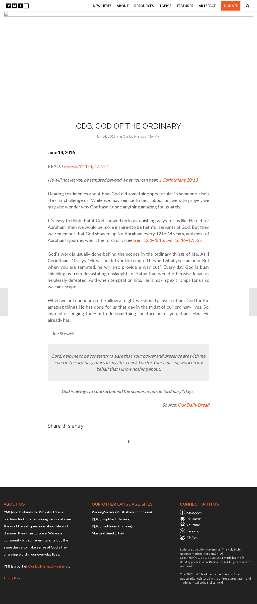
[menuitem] (102, 6)
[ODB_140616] (128, 63)
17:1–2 (101, 166)
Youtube (193, 525)
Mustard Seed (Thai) (108, 533)
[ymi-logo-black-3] (17, 6)
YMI (158, 136)
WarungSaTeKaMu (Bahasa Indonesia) (122, 512)
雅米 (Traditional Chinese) (112, 526)
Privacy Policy (13, 578)
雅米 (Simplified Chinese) (111, 519)
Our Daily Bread (134, 136)
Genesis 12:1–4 (77, 166)
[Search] (247, 6)
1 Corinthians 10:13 (178, 180)
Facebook (194, 512)
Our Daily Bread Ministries (48, 566)
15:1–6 (165, 240)
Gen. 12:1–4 (145, 240)
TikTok (192, 537)
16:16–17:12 (186, 240)
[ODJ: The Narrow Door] (253, 302)
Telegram (193, 531)
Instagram (194, 518)
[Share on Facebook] (128, 441)
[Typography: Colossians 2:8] (4, 302)
